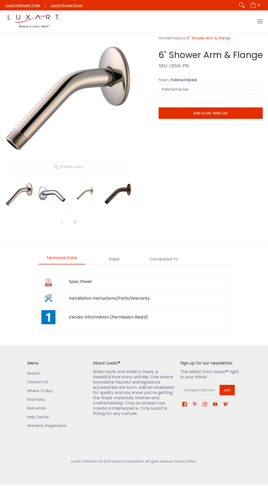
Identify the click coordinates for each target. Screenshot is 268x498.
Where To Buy (40, 390)
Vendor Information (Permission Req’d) (108, 317)
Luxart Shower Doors (67, 5)
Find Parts (36, 399)
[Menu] (259, 21)
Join (227, 390)
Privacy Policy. (185, 461)
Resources (36, 408)
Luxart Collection (84, 461)
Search (33, 373)
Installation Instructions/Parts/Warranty (109, 298)
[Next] (74, 222)
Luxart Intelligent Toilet (22, 5)
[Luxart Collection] (34, 21)
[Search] (241, 5)
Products (178, 38)
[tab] (61, 259)
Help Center (38, 417)
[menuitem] (255, 5)
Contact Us (37, 382)
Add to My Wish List (210, 113)
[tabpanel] (134, 302)
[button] (184, 404)
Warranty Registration (47, 425)
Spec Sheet (80, 281)
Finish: (178, 80)
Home (164, 38)
